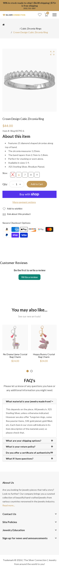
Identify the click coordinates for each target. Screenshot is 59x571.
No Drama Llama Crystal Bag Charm (15, 355)
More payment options (24, 202)
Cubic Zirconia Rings (31, 28)
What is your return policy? (20, 446)
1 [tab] (27, 371)
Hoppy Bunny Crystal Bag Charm (44, 355)
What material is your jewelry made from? (28, 401)
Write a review (29, 277)
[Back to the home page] (3, 24)
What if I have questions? (19, 458)
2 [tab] (31, 371)
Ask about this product (19, 214)
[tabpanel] (15, 345)
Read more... (8, 505)
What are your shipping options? (23, 441)
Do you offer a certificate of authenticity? (28, 453)
